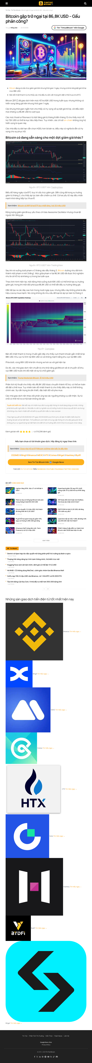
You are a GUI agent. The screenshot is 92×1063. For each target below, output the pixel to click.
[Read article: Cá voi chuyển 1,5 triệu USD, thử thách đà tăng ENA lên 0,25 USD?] (10, 511)
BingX (24, 455)
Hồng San (14, 28)
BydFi (78, 455)
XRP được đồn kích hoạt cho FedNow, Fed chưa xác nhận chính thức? (71, 501)
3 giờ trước (11, 567)
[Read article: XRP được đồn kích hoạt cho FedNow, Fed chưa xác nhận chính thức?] (52, 502)
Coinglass (49, 348)
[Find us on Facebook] (34, 1056)
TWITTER (67, 469)
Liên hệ (66, 1036)
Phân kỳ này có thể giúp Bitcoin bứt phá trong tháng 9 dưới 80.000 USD (29, 501)
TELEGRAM (59, 469)
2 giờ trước (11, 561)
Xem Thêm (46, 540)
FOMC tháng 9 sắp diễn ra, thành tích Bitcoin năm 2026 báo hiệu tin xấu (71, 529)
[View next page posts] (48, 588)
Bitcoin (12, 88)
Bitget (61, 455)
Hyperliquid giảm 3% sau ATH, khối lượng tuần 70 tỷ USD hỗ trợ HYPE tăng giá (71, 490)
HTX (47, 455)
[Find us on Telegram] (45, 1056)
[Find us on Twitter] (37, 1056)
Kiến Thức (49, 1036)
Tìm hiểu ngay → (75, 631)
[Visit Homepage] (46, 3)
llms (50, 1042)
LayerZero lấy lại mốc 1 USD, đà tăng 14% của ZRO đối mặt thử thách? (72, 520)
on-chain (68, 120)
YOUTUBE (50, 469)
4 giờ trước (11, 573)
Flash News (58, 1036)
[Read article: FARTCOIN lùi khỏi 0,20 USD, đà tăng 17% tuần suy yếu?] (52, 511)
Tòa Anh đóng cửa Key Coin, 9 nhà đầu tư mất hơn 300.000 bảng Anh (34, 582)
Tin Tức (24, 1036)
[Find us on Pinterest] (42, 1056)
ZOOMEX (15, 455)
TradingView (57, 187)
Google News (44, 1042)
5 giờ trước (11, 578)
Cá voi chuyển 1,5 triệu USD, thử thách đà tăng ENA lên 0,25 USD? (29, 510)
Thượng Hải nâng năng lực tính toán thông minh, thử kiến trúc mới (33, 559)
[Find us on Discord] (57, 1057)
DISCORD (75, 469)
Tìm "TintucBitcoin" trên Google (70, 27)
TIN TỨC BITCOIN (26, 469)
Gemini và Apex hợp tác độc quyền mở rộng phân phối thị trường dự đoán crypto (38, 553)
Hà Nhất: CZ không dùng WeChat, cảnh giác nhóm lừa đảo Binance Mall (35, 570)
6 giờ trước (11, 584)
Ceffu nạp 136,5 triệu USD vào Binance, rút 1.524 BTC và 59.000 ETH (34, 576)
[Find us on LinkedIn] (40, 1056)
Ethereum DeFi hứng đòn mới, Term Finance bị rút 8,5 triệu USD (28, 529)
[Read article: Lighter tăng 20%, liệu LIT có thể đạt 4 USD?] (10, 490)
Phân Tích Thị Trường (36, 1036)
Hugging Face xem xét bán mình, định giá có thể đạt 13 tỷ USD (31, 565)
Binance (32, 455)
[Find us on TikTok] (54, 1057)
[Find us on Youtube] (48, 1056)
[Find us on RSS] (51, 1056)
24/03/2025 (24, 28)
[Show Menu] (7, 3)
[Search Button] (85, 3)
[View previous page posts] (44, 588)
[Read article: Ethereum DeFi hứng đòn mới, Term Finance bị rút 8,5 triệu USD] (10, 530)
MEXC (40, 455)
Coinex (53, 455)
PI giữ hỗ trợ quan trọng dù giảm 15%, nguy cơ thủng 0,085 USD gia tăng (29, 520)
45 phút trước (12, 556)
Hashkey (70, 455)
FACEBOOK (41, 469)
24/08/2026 (19, 493)
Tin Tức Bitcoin (50, 1052)
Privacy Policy (46, 1045)
